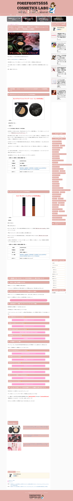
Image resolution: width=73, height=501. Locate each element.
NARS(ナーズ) (55, 198)
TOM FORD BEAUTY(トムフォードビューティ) (59, 215)
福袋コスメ (42, 14)
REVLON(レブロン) (61, 202)
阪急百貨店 (22, 254)
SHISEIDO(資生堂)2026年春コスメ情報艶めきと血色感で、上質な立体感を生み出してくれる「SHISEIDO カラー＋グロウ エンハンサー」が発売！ (61, 71)
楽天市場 (25, 169)
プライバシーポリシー (40, 492)
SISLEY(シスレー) (55, 211)
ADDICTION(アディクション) (57, 141)
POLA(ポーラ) (55, 202)
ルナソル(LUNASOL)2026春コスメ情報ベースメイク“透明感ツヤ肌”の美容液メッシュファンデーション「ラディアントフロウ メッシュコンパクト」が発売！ (36, 427)
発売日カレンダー (18, 14)
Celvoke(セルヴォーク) (56, 149)
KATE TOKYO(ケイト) (56, 183)
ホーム (26, 492)
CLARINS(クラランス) (56, 156)
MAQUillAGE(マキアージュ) (57, 194)
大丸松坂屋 (36, 254)
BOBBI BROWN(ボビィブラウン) (57, 147)
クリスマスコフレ (34, 14)
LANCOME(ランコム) (56, 185)
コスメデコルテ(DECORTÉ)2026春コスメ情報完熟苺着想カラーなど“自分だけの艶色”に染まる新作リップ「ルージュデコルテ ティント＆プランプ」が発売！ (36, 444)
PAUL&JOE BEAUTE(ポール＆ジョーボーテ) (59, 200)
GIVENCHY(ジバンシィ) (56, 175)
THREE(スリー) (55, 213)
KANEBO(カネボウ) (55, 181)
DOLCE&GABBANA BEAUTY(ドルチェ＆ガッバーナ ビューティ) (62, 164)
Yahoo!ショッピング (30, 169)
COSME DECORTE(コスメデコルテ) (58, 160)
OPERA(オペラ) (60, 198)
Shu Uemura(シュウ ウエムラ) (57, 209)
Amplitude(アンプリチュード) (57, 143)
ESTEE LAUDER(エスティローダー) (58, 168)
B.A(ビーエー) (11, 481)
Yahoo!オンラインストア (28, 365)
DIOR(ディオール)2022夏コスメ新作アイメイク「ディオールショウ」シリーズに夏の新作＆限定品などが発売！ (29, 486)
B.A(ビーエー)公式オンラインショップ (28, 300)
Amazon (21, 169)
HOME (11, 14)
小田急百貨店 (31, 254)
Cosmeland (37, 169)
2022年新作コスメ (16, 59)
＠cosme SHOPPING (42, 254)
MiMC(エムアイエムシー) (56, 196)
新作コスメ (26, 14)
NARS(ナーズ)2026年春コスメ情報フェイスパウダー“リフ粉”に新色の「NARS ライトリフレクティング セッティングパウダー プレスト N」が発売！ (61, 59)
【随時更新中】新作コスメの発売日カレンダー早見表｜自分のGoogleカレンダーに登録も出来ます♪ (61, 36)
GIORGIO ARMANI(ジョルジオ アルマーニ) (59, 173)
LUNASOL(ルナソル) (56, 192)
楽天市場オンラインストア (28, 359)
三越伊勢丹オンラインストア (28, 320)
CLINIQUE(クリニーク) (56, 158)
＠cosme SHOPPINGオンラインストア (29, 353)
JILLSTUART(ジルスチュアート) (57, 179)
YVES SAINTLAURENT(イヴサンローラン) (59, 219)
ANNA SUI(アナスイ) (56, 145)
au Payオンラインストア (28, 384)
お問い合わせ (46, 492)
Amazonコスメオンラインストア (29, 371)
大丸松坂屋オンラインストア (28, 338)
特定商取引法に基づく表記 (32, 492)
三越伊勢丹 (26, 254)
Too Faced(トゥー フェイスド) (57, 217)
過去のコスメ (50, 14)
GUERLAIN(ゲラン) (55, 177)
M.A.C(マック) (62, 192)
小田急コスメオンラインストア (28, 326)
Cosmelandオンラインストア (28, 378)
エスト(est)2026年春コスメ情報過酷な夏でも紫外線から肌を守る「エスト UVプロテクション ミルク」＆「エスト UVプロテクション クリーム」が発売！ (61, 94)
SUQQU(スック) (61, 211)
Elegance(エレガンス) (56, 166)
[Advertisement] (28, 80)
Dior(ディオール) (55, 162)
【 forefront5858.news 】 (44, 396)
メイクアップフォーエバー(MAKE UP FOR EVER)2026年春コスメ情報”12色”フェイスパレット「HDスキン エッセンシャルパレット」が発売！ (61, 47)
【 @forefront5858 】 (32, 396)
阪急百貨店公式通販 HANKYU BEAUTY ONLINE (28, 332)
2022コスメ (10, 480)
